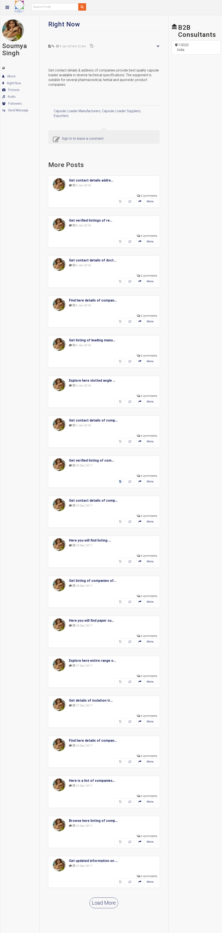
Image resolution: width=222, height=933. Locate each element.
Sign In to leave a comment (82, 138)
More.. (151, 201)
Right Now (13, 83)
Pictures (14, 90)
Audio (11, 96)
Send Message (17, 110)
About (11, 76)
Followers (15, 103)
